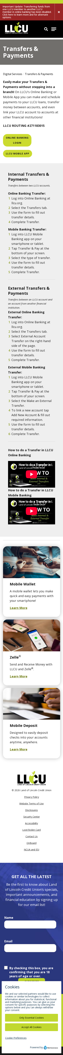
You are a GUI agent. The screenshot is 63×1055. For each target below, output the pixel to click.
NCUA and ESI (31, 849)
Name (8, 918)
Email (8, 941)
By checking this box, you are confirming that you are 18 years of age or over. (31, 972)
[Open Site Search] (46, 29)
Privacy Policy (31, 797)
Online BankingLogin (17, 140)
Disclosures (31, 810)
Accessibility (31, 823)
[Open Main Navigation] (54, 29)
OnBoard (31, 843)
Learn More (18, 608)
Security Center (31, 816)
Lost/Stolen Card (31, 829)
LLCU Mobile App (17, 153)
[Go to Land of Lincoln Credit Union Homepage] (16, 29)
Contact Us (32, 836)
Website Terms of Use (31, 803)
